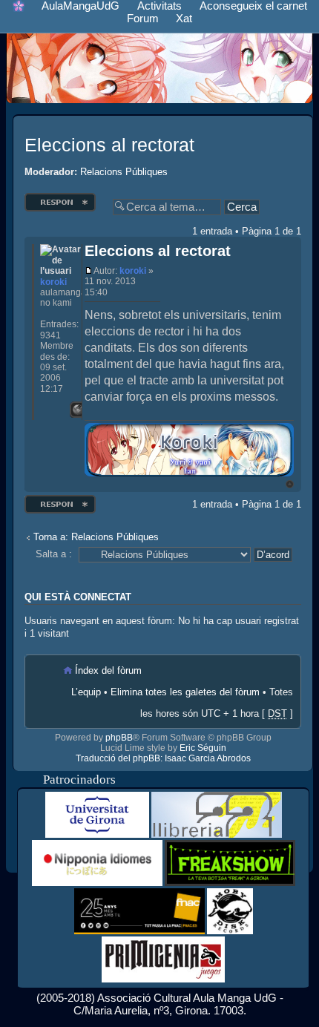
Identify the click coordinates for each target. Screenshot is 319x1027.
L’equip (86, 692)
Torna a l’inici (290, 484)
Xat (184, 18)
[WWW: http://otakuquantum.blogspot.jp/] (78, 409)
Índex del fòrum (108, 670)
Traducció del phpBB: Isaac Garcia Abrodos (163, 758)
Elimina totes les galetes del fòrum (185, 692)
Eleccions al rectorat (109, 144)
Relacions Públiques (124, 171)
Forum (143, 18)
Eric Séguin (203, 748)
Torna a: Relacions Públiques (96, 536)
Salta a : (54, 554)
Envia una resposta (57, 197)
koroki (132, 271)
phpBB (119, 737)
